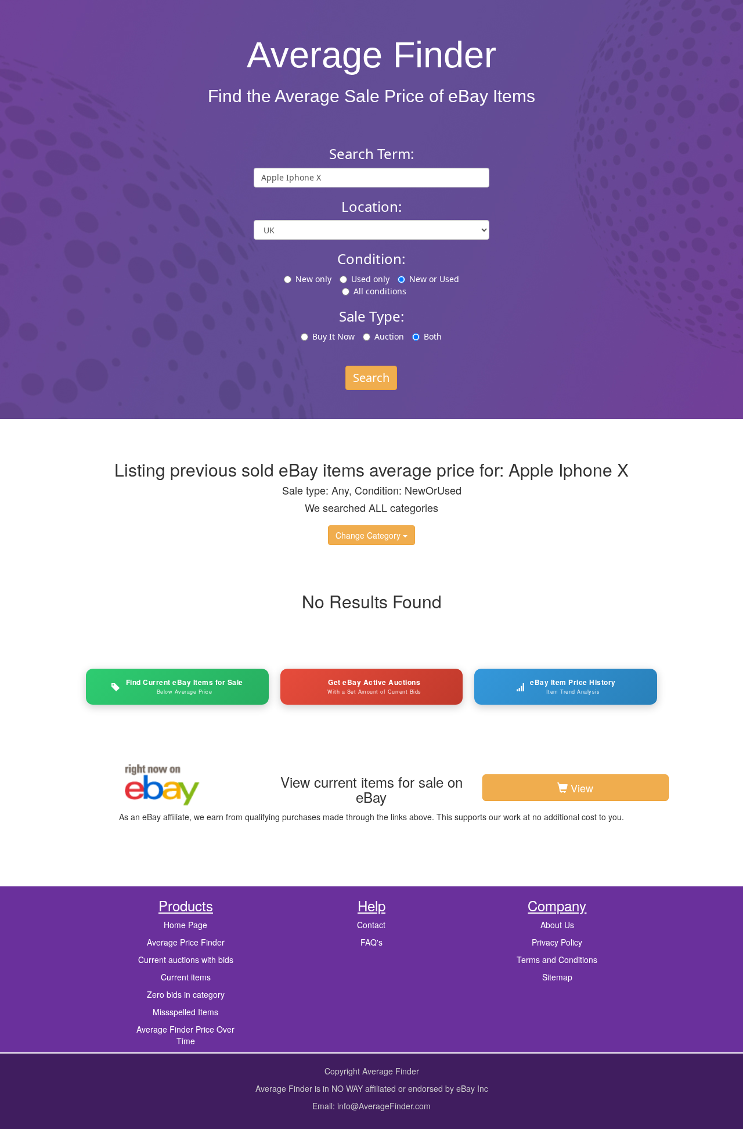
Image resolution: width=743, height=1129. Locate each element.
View (580, 787)
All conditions (380, 291)
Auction (389, 336)
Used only (370, 278)
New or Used (434, 278)
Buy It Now (333, 336)
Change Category (369, 535)
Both (433, 336)
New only (313, 278)
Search (371, 377)
